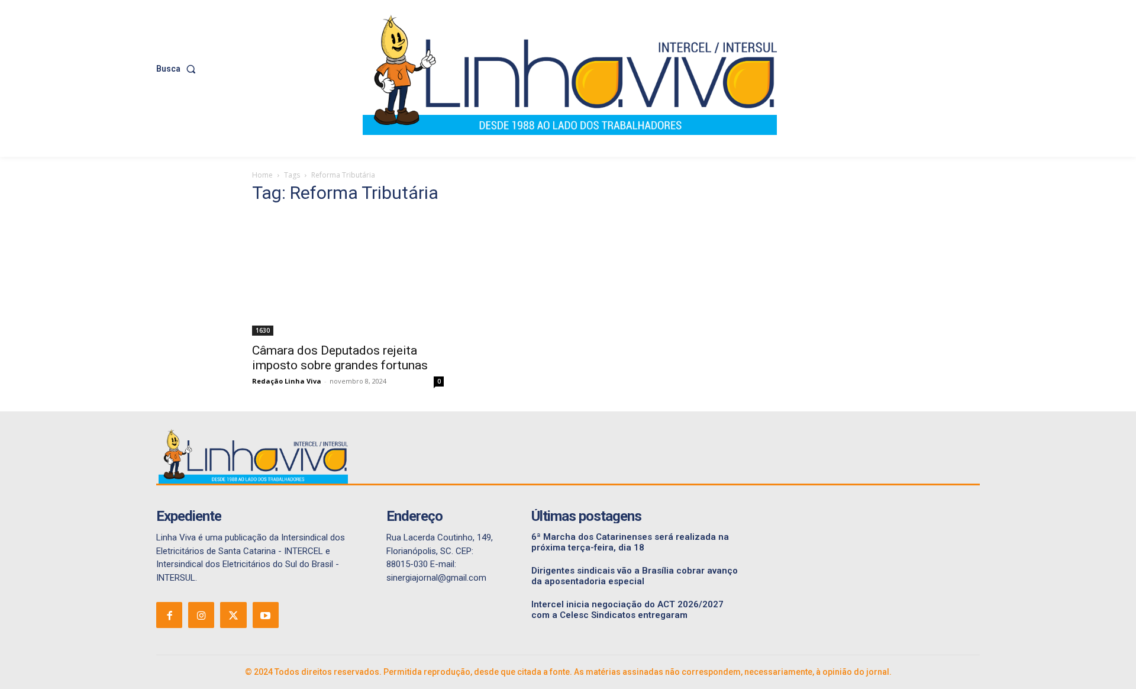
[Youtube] (266, 615)
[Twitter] (233, 615)
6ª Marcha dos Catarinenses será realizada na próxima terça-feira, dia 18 (630, 542)
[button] (178, 68)
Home (262, 175)
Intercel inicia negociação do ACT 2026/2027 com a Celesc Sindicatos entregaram (627, 609)
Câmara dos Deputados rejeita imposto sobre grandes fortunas (340, 357)
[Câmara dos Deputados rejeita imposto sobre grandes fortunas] (348, 275)
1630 (263, 330)
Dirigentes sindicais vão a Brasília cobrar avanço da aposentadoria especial (634, 576)
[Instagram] (201, 615)
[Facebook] (169, 615)
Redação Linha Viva (286, 380)
